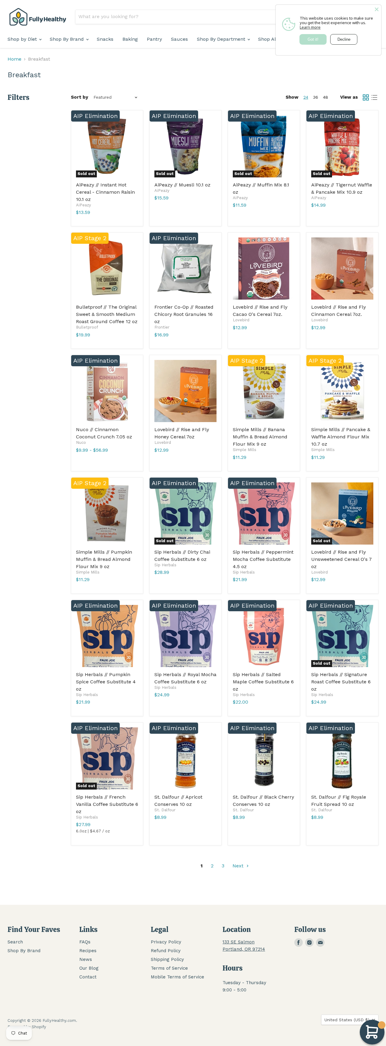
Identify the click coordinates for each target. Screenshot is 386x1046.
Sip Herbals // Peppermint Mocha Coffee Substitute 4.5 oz (263, 559)
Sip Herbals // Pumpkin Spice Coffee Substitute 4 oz (106, 682)
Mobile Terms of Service (177, 977)
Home (14, 59)
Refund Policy (166, 950)
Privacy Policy (166, 942)
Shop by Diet (23, 39)
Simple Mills (244, 449)
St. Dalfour (165, 810)
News (85, 959)
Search (15, 942)
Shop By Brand (67, 39)
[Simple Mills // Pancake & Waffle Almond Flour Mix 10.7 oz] (342, 391)
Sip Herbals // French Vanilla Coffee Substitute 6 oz (107, 804)
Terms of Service (169, 968)
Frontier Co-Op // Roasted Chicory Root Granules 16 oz (184, 314)
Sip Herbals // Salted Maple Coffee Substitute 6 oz (263, 682)
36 (315, 97)
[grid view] (366, 97)
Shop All (267, 39)
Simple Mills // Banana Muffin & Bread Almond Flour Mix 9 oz (260, 437)
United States (346, 1019)
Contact (87, 977)
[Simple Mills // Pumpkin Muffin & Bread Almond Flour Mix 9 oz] (107, 513)
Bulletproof (87, 327)
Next (239, 866)
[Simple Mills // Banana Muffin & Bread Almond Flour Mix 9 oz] (264, 391)
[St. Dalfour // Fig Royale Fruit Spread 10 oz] (342, 758)
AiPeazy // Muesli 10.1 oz (182, 185)
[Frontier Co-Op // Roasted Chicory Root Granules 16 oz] (185, 268)
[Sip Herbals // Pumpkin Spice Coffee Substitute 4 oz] (107, 636)
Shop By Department (222, 39)
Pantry (154, 39)
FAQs (84, 942)
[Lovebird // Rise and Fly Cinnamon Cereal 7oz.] (342, 268)
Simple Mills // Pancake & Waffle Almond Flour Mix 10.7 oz (340, 437)
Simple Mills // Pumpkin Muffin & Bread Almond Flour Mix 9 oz (104, 559)
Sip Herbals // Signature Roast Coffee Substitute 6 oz (341, 682)
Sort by (79, 97)
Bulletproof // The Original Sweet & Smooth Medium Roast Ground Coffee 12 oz (107, 314)
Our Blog (89, 968)
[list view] (374, 97)
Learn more (310, 27)
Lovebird (241, 320)
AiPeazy (83, 205)
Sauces (179, 39)
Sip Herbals (165, 565)
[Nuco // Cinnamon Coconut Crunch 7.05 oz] (107, 391)
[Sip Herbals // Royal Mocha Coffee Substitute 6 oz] (185, 636)
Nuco (81, 442)
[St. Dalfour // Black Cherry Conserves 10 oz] (264, 758)
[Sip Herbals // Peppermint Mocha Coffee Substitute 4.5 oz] (264, 513)
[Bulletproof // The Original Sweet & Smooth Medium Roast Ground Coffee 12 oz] (107, 268)
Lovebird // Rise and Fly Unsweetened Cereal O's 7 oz (341, 559)
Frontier (161, 327)
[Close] (377, 9)
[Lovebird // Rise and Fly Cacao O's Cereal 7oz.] (264, 268)
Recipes (87, 950)
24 (305, 97)
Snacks (105, 39)
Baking (130, 39)
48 (325, 97)
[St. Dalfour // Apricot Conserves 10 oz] (185, 758)
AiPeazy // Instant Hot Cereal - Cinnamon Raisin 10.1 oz (105, 192)
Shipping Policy (167, 959)
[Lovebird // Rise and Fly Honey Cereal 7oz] (185, 391)
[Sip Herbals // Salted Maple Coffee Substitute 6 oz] (264, 636)
